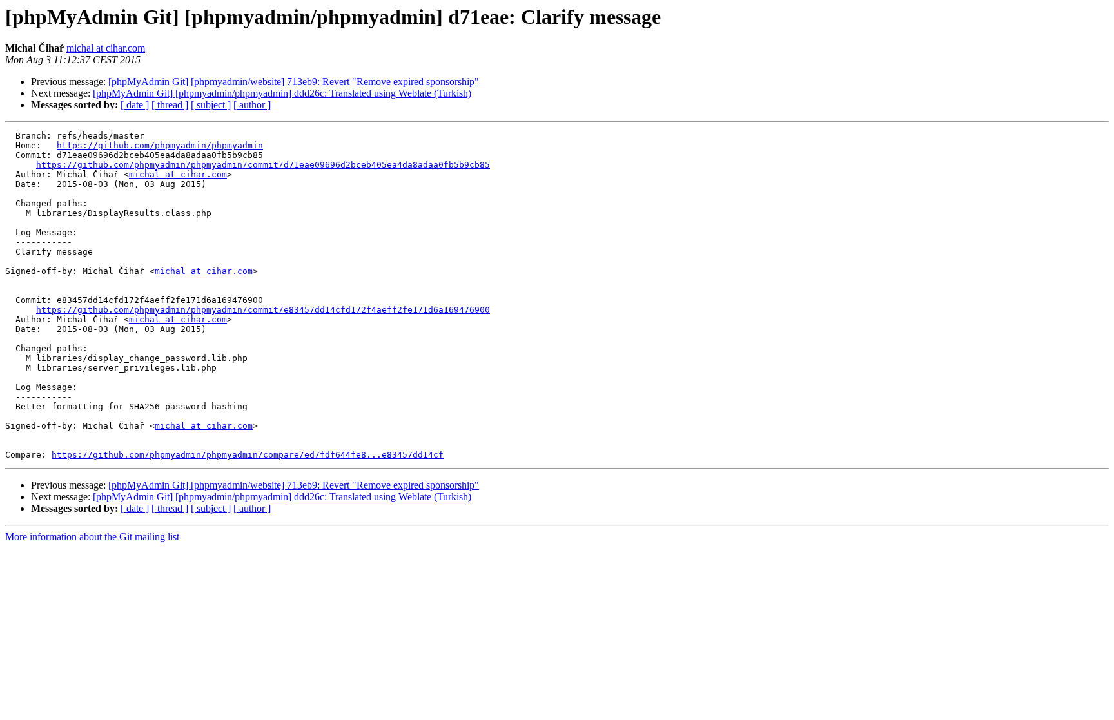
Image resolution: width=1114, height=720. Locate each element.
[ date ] (135, 104)
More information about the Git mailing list (92, 536)
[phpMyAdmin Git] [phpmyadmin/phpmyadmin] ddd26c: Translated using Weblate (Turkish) (282, 93)
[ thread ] (169, 104)
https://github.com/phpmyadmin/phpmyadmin (160, 145)
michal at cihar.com (105, 48)
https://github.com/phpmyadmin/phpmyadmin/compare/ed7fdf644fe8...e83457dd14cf (248, 455)
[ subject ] (211, 104)
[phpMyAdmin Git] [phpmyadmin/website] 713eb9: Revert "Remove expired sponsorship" (293, 81)
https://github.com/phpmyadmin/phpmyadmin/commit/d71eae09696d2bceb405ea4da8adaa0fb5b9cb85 (263, 165)
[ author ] (252, 104)
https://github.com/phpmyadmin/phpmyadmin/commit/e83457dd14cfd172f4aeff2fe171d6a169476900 (263, 310)
